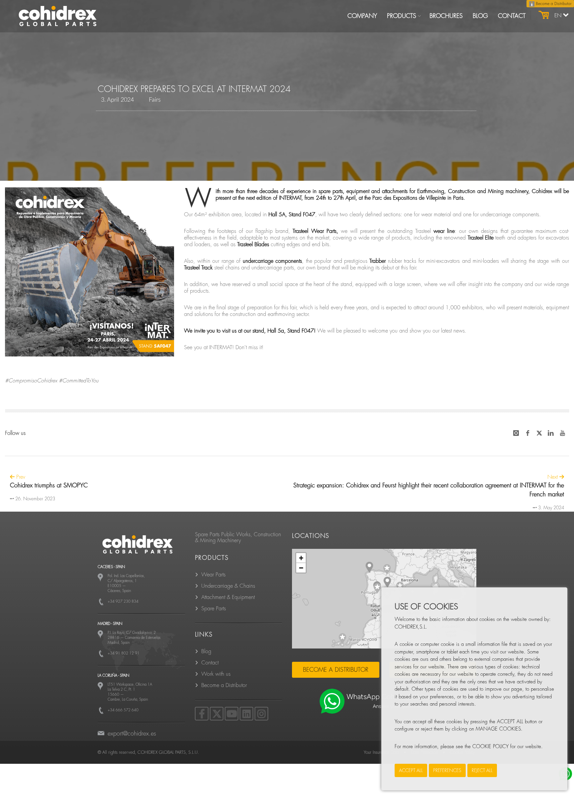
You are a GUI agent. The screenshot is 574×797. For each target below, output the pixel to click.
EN (558, 15)
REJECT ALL (482, 770)
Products (401, 16)
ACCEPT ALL (411, 770)
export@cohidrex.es (132, 734)
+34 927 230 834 (123, 601)
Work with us (216, 674)
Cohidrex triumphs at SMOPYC (49, 485)
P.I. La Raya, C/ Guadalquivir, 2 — (134, 638)
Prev (20, 477)
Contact (512, 16)
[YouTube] (231, 713)
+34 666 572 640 (123, 710)
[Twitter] (216, 713)
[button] (387, 569)
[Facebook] (201, 713)
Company (362, 16)
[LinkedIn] (246, 713)
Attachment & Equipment (228, 597)
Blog (480, 16)
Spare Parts (213, 608)
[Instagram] (261, 713)
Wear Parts (213, 574)
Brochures (446, 16)
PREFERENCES (447, 770)
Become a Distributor (552, 4)
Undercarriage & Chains (228, 586)
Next (553, 477)
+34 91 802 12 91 (124, 653)
